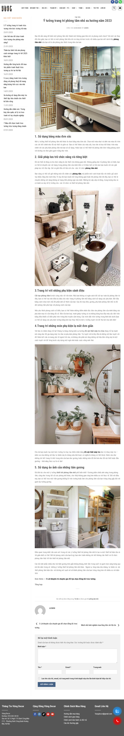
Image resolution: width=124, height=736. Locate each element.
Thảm (80, 8)
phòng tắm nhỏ (93, 599)
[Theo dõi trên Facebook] (112, 2)
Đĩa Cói (44, 8)
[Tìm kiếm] (114, 8)
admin (86, 28)
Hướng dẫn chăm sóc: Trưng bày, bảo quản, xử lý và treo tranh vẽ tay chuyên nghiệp (14, 112)
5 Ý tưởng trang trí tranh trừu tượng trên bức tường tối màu (15, 27)
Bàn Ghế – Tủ (64, 8)
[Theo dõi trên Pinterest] (48, 714)
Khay (73, 8)
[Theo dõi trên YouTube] (52, 714)
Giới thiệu (24, 8)
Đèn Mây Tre (34, 8)
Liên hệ (103, 8)
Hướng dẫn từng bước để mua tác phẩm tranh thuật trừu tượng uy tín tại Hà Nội (15, 67)
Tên (40, 667)
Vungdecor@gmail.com (103, 714)
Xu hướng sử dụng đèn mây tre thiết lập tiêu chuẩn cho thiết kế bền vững (15, 98)
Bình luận (42, 647)
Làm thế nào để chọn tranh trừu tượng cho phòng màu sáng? (14, 39)
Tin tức (96, 8)
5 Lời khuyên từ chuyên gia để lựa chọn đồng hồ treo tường (71, 579)
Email (68, 667)
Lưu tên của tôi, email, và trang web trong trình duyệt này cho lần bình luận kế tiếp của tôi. (76, 679)
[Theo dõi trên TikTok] (44, 714)
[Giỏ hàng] (120, 8)
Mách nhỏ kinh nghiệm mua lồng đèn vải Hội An (98, 625)
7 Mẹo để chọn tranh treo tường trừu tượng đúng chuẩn (15, 124)
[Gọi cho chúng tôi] (120, 2)
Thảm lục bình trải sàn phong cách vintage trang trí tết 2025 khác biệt (15, 53)
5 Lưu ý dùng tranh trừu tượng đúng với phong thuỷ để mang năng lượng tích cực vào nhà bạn (15, 83)
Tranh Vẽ (53, 8)
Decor (88, 8)
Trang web (97, 667)
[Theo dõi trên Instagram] (116, 2)
